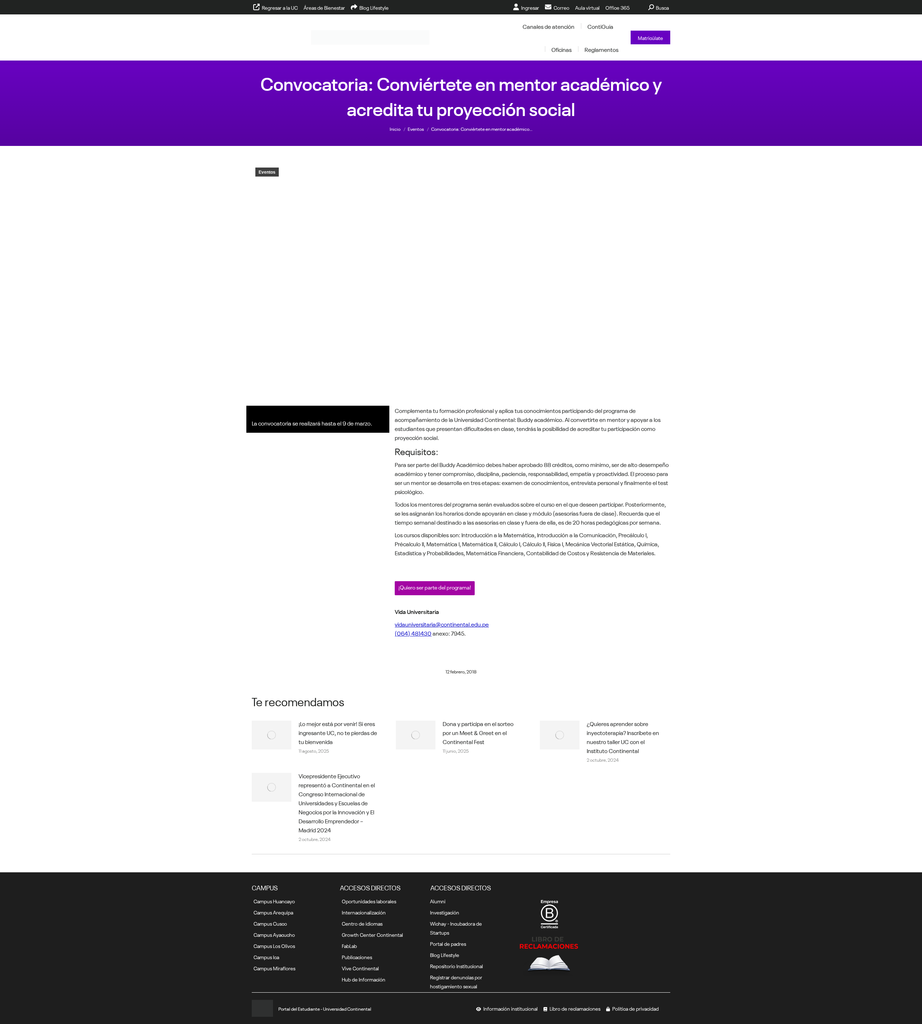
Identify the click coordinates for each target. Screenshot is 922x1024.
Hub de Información (363, 979)
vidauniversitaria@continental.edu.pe (442, 623)
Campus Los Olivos (274, 945)
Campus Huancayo (274, 900)
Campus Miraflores (274, 967)
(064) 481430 (413, 632)
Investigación (444, 912)
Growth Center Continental (372, 934)
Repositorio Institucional (456, 965)
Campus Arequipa (273, 912)
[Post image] (271, 735)
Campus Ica (266, 956)
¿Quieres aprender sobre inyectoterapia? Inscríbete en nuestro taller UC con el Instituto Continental (623, 736)
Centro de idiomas (362, 923)
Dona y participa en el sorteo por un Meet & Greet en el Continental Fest (478, 732)
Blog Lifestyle (444, 954)
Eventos (267, 172)
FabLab (349, 945)
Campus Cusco (270, 923)
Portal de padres (448, 943)
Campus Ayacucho (274, 934)
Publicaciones (357, 956)
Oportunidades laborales (369, 900)
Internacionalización (364, 912)
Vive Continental (360, 967)
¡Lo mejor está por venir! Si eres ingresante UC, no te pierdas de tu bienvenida (338, 732)
